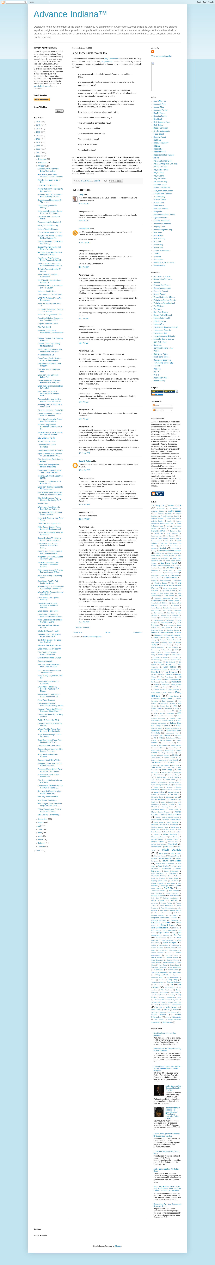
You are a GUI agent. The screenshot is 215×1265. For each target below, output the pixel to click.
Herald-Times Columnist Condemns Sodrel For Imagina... (48, 605)
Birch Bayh (175, 546)
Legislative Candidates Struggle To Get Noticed (50, 310)
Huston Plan (171, 711)
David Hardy (170, 620)
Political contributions (170, 898)
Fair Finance (171, 672)
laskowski (178, 790)
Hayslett (172, 703)
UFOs (179, 997)
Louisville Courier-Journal (164, 339)
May (40, 833)
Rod (173, 933)
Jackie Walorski (166, 740)
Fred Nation (166, 684)
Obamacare (166, 868)
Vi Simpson (165, 1005)
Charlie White (170, 578)
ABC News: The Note (162, 276)
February (42, 843)
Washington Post (160, 378)
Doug (81, 195)
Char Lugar (163, 575)
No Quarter (158, 212)
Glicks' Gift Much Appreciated (49, 524)
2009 (38, 146)
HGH (175, 706)
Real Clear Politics (161, 354)
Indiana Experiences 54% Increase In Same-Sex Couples (48, 564)
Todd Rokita (164, 992)
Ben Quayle (163, 538)
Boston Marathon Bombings (170, 551)
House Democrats (157, 711)
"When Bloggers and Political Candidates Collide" (49, 810)
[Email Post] (105, 181)
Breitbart (157, 282)
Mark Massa (158, 822)
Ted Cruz (162, 980)
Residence (174, 920)
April (40, 836)
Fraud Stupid (159, 134)
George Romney (159, 689)
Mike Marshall (156, 847)
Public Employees (166, 905)
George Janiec (176, 687)
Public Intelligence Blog (163, 230)
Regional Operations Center (164, 918)
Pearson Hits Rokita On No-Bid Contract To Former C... (50, 787)
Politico (156, 351)
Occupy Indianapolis (171, 871)
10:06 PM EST (84, 243)
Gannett (165, 687)
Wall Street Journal (158, 1012)
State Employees (157, 960)
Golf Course (167, 692)
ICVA (155, 713)
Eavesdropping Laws (161, 657)
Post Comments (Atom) (92, 637)
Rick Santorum (169, 930)
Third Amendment (157, 982)
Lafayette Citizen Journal (163, 191)
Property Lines (159, 227)
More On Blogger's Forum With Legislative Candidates (50, 350)
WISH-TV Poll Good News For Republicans (50, 299)
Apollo (169, 521)
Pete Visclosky (156, 893)
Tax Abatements (172, 977)
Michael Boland (157, 839)
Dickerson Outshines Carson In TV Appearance (50, 488)
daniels (153, 618)
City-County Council (168, 590)
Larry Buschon (167, 790)
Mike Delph (173, 844)
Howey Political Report (163, 315)
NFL (173, 866)
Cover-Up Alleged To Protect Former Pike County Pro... (49, 381)
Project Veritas (166, 903)
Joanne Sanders (169, 757)
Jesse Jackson (164, 755)
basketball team (156, 536)
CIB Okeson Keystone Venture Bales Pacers (166, 585)
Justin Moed (170, 780)
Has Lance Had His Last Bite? (50, 295)
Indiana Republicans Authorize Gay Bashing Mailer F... (50, 433)
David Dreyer (158, 620)
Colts (176, 598)
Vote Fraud (171, 1007)
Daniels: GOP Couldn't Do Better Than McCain (48, 170)
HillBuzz (157, 146)
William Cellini (176, 1017)
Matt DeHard (168, 832)
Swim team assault (175, 972)
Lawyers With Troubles (163, 194)
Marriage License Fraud (159, 827)
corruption (163, 605)
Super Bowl (158, 970)
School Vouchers (157, 948)
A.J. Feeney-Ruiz (157, 506)
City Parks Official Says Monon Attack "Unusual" (50, 514)
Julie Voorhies (156, 780)
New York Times (160, 342)
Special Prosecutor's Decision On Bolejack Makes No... (50, 455)
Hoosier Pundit (159, 152)
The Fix (156, 254)
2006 (38, 156)
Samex (153, 945)
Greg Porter (155, 698)
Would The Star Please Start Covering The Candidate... (49, 730)
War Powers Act (173, 1012)
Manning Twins (167, 807)
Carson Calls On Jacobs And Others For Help (49, 248)
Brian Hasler (169, 555)
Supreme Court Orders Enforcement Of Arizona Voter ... (50, 333)
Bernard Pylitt (174, 538)
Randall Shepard (175, 910)
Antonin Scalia (156, 521)
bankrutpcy (174, 528)
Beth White (170, 541)
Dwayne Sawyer (170, 652)
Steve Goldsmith (168, 962)
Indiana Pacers (167, 720)
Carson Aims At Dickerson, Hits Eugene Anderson (50, 750)
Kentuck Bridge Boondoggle (161, 785)
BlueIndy (163, 548)
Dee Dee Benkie (173, 630)
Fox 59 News (159, 306)
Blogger (118, 1246)
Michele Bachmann (158, 844)
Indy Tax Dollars (160, 179)
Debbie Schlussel (161, 128)
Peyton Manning (158, 896)
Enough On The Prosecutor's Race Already (49, 482)
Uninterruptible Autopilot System (166, 1000)
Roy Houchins (161, 938)
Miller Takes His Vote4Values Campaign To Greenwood (49, 528)
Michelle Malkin (160, 200)
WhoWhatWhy (159, 265)
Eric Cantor (158, 662)
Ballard (163, 528)
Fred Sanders (176, 684)
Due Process (173, 647)
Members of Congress (158, 837)
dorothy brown (166, 645)
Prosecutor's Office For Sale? (49, 222)
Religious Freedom (158, 920)
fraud (157, 684)
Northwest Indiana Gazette (164, 215)
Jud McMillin (161, 777)
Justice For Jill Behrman (47, 186)
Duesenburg (167, 650)
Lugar (172, 804)
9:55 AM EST (84, 419)
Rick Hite (176, 928)
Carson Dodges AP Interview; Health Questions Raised (49, 539)
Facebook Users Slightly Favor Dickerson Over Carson (50, 770)
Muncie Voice (159, 203)
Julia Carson (174, 777)
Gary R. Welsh (85, 461)
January (41, 846)
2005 (38, 851)
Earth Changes (163, 655)
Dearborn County (157, 630)
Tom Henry (171, 995)
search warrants (157, 953)
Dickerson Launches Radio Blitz (50, 410)
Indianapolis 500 (157, 730)
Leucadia (173, 794)
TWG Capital (170, 997)
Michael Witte (173, 842)
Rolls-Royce (167, 935)
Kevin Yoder (177, 785)
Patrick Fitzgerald (157, 883)
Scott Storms (174, 950)
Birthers (153, 548)
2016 (38, 122)
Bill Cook (163, 546)
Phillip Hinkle (174, 895)
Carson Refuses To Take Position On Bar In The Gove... (48, 546)
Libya (177, 797)
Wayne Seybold (158, 1015)
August (41, 822)
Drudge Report (159, 294)
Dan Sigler (171, 613)
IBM (180, 711)
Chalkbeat (158, 119)
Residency (155, 923)
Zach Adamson (168, 1022)
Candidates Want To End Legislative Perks (48, 582)
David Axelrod (164, 618)
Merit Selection (174, 837)
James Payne (174, 748)
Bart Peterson (172, 533)
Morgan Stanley (160, 856)
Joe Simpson (165, 765)
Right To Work (163, 933)
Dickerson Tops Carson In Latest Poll (48, 376)
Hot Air (156, 158)
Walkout (176, 1010)
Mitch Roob (163, 853)
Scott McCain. (162, 950)
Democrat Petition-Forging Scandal (166, 632)
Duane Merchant (157, 647)
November (42, 163)
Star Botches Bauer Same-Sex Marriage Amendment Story (50, 493)
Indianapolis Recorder (162, 330)
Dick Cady (170, 637)
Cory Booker (174, 605)
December (42, 159)
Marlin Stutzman (172, 822)
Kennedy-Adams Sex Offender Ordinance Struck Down (50, 710)
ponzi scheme (157, 900)
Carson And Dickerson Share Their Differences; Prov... (49, 471)
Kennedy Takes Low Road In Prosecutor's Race (49, 635)
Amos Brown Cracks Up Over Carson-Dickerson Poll (49, 359)
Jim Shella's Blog (160, 182)
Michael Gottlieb (157, 842)
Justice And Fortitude (162, 188)
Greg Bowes (174, 696)
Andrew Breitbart (164, 514)
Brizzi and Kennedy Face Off (49, 649)
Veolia (157, 1005)
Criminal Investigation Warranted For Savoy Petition (50, 704)
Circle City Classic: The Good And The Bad (49, 641)
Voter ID (167, 1010)
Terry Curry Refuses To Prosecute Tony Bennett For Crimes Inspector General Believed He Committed (167, 1189)
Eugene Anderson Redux (48, 324)
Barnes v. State (175, 531)
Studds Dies (43, 504)
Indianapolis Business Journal (166, 327)
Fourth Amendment (172, 679)
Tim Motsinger (166, 990)
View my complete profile (161, 56)
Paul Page (164, 886)
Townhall (157, 256)
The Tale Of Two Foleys (47, 800)
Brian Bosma (156, 555)
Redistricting (173, 915)
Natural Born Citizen (171, 861)
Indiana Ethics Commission (164, 716)
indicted (154, 735)
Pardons (162, 878)
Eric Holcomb (170, 662)
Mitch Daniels (171, 849)
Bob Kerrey (175, 548)
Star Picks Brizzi (44, 327)
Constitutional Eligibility (159, 603)
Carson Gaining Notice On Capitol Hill (48, 682)
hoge (177, 708)
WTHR (156, 375)
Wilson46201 (84, 229)
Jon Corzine (177, 772)
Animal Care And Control (170, 516)
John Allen (175, 765)
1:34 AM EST (84, 267)
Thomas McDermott (174, 982)
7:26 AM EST (84, 343)
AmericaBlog (159, 107)
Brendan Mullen (173, 553)
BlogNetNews (159, 113)
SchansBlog (158, 245)
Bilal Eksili (164, 543)
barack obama (158, 531)
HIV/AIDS (168, 708)
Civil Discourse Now (162, 122)
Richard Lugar (168, 925)
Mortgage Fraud (173, 856)
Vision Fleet (177, 1005)
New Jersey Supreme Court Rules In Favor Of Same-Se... (50, 265)
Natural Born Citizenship (165, 863)
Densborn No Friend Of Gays (49, 658)
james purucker (156, 750)
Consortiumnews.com (162, 288)
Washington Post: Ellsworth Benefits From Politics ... (49, 508)
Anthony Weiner (157, 518)
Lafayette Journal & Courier (164, 336)
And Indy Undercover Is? (48, 797)
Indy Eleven (165, 735)
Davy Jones (165, 627)
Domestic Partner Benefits (169, 640)
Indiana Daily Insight (162, 318)
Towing (161, 997)
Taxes (153, 980)
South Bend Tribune (162, 357)
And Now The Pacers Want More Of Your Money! (48, 666)
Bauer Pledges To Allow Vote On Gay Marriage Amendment (51, 588)
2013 (38, 132)
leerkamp (163, 794)
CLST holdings (169, 595)
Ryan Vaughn (169, 942)
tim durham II (170, 987)
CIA (172, 583)
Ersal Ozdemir (170, 667)
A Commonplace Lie (46, 355)
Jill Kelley (175, 755)
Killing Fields (158, 787)
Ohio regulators (157, 873)
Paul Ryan (175, 886)
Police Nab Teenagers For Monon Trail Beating (48, 466)
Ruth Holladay (159, 239)
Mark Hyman (155, 819)
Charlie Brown (156, 578)
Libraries (169, 797)
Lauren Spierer (159, 792)
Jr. (152, 777)
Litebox (172, 799)
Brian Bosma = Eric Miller (48, 611)
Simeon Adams (172, 957)
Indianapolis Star (160, 333)
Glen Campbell (174, 689)
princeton (154, 903)
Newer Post (77, 632)
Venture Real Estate (158, 1002)
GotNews (157, 140)
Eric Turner (166, 664)
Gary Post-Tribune (161, 312)
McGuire (178, 832)
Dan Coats (167, 610)
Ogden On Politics (161, 218)
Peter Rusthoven (172, 893)
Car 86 (177, 565)
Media (156, 834)
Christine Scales (160, 583)
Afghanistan (174, 508)
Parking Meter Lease (159, 881)
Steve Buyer (155, 962)
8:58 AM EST (84, 402)
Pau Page (171, 883)
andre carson (174, 511)
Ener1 (165, 659)
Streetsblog (158, 248)
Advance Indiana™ (70, 14)
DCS (176, 627)
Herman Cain (164, 706)
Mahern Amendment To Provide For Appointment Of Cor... (50, 571)
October (41, 166)
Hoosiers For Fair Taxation (164, 155)
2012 (38, 136)
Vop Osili (158, 1007)
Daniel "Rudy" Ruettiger (170, 615)
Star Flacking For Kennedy (48, 815)
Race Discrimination (168, 908)
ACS (179, 505)
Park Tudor (173, 878)
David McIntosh (166, 623)
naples (153, 858)
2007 (38, 153)
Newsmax (157, 345)
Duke (177, 650)
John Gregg (167, 770)
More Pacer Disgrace (46, 700)
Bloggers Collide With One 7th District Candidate (50, 765)
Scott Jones (170, 948)
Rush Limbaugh (167, 940)
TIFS (171, 985)
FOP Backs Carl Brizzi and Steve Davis (48, 776)
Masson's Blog (159, 197)
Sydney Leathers (161, 975)
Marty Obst (155, 829)
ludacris (164, 804)
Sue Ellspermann (175, 967)
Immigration (170, 713)
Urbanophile (159, 260)
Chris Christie (177, 580)
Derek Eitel (158, 637)
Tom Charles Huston (158, 995)
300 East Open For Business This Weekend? (49, 671)
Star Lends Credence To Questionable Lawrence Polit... (48, 393)
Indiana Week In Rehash (48, 229)
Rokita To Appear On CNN (48, 720)
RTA (171, 938)
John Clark (170, 767)
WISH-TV (157, 369)
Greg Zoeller (167, 698)
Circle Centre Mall (169, 588)
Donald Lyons (167, 642)
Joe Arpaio (163, 760)
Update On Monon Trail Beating (50, 450)
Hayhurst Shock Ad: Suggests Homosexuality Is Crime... (49, 195)
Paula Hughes (156, 888)
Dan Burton (155, 610)
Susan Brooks (173, 970)
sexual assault (156, 957)
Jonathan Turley (160, 185)
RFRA (167, 923)
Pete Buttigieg (174, 891)
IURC (161, 738)
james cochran (167, 743)
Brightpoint (164, 558)
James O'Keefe (159, 748)
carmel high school (172, 573)
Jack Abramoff (171, 738)
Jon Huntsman (159, 775)
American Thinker (161, 110)
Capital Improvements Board (161, 565)
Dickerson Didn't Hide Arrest (49, 746)
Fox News (157, 309)
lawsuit (153, 794)
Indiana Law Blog (160, 167)
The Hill (157, 366)
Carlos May (167, 570)
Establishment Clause (159, 669)
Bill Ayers (173, 543)
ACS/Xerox (161, 508)
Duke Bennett (156, 652)
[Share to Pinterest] (121, 181)
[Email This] (110, 181)
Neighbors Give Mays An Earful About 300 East (50, 558)
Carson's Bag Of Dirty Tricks (49, 760)
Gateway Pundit (160, 137)
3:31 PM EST (84, 622)
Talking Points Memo (162, 250)
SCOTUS (157, 242)
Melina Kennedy (170, 834)
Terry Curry (172, 980)
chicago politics (165, 580)
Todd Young (175, 992)
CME (179, 595)
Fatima (161, 674)
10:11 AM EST (84, 453)
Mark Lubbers (176, 819)
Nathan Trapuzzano (166, 858)
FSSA (156, 687)
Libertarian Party (157, 797)
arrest (169, 526)
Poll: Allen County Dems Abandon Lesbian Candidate (50, 175)
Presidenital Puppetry (162, 224)
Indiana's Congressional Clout (50, 315)
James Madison (176, 745)
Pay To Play (168, 888)
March (41, 840)
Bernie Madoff (156, 541)
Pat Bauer (174, 881)
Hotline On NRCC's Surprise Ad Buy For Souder (50, 287)
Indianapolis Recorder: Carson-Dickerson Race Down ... (50, 212)
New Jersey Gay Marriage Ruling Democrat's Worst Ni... (50, 259)
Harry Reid (163, 703)
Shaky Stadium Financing (48, 226)
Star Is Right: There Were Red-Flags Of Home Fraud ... (50, 805)
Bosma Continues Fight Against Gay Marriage (50, 242)
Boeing (153, 551)
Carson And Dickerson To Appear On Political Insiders (50, 615)
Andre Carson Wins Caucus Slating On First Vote (173, 1088)
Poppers (174, 900)
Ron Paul (177, 935)
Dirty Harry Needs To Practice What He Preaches (49, 415)
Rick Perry (155, 930)
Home (108, 632)
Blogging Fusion (160, 116)
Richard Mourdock (159, 928)
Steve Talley (163, 965)
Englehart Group (175, 659)
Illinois (162, 713)
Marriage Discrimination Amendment (164, 824)
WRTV (156, 372)
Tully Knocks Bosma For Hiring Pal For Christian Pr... (50, 237)
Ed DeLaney (175, 657)
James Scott (169, 750)
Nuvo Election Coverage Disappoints (47, 276)
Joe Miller (170, 762)
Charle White (174, 575)
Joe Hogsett (156, 762)
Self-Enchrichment (172, 955)
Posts (157, 406)
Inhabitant (177, 735)
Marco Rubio (173, 809)
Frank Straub (176, 682)
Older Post (138, 632)
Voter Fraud (155, 1010)
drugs (177, 645)
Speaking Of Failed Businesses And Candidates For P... (50, 319)
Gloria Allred (155, 692)
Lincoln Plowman (158, 799)
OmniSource (173, 873)
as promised (107, 61)
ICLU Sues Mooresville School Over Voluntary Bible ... (50, 420)
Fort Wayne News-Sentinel (164, 303)
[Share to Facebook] (118, 181)
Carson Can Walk (45, 661)
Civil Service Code (167, 593)
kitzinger (170, 787)
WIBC (167, 1017)
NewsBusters (159, 206)
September (43, 819)
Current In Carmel (161, 291)
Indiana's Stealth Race (47, 291)
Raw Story (158, 233)
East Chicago (176, 655)
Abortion (171, 506)
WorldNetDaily (159, 381)
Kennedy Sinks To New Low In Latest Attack (50, 406)
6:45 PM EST (84, 204)
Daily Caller (158, 125)
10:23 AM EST (84, 470)
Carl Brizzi (170, 568)
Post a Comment (82, 627)
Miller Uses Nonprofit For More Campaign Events (50, 621)
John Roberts (165, 772)
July (40, 826)
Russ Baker (158, 236)
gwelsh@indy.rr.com (42, 86)
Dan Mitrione (158, 613)
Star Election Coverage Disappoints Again (47, 653)
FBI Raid (169, 674)
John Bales (156, 767)
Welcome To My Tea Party (164, 263)
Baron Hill (159, 533)
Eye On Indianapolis (162, 131)
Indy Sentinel (159, 173)
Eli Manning (155, 659)
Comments (159, 410)
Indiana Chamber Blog (163, 161)
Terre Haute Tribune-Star (163, 363)
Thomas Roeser (160, 985)
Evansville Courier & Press (164, 297)
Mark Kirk (165, 819)
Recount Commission (162, 913)
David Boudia (176, 618)
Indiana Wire (159, 324)
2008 (38, 149)
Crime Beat (155, 608)
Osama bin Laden (158, 876)
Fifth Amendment (167, 677)
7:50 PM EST (84, 221)
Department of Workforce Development (168, 635)
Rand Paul (163, 910)
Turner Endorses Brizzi (47, 441)
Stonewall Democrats (158, 967)
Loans (163, 802)
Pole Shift (155, 898)
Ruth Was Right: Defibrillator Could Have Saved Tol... (49, 695)
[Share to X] (115, 181)
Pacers (170, 876)
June (40, 829)
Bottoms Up (159, 553)
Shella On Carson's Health (48, 631)
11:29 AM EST (84, 505)
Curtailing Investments (171, 608)
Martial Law (175, 827)
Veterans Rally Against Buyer (49, 645)
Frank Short (164, 682)
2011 (38, 139)
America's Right (160, 104)
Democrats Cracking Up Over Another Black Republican (49, 400)
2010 (38, 142)
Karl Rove (162, 782)
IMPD (179, 713)
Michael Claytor (172, 839)
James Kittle (163, 745)
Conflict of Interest (158, 600)
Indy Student (159, 176)
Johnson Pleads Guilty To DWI (50, 232)
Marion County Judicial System (167, 817)
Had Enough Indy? (161, 143)
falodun (153, 674)
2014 (38, 129)
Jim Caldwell (155, 757)
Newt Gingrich (163, 866)
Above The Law (160, 101)
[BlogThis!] (112, 181)
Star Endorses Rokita (46, 438)
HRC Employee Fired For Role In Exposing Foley (50, 254)
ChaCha (154, 575)
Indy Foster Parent (161, 170)
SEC (169, 953)
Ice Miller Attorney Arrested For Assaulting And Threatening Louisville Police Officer (173, 1113)
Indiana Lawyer (160, 321)
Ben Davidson (170, 536)
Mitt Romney (176, 853)
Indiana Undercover (172, 728)
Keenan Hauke (174, 782)
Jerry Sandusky (167, 753)
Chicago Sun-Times (161, 285)
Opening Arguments (161, 221)
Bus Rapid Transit (169, 563)
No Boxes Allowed (161, 209)
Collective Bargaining (162, 598)
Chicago (154, 580)
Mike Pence (169, 847)
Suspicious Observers (162, 360)
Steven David (174, 965)
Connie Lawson (173, 600)
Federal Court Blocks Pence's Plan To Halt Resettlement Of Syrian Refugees (167, 1068)
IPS (155, 738)
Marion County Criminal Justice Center (166, 813)
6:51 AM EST (84, 319)
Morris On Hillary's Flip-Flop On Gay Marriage (50, 190)
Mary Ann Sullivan (168, 829)
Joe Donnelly (174, 760)
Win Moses (159, 1019)
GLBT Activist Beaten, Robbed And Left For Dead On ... (50, 552)
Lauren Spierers (173, 792)
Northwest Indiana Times (163, 348)
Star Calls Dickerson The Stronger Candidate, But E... (50, 499)
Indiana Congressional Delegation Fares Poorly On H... (50, 427)
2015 (38, 125)
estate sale (175, 669)
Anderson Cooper (157, 511)
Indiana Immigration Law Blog (165, 164)
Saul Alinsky (175, 945)
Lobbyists (171, 802)
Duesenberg (155, 650)
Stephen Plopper (173, 960)
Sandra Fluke (163, 945)
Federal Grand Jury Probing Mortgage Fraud (49, 345)
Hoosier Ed (158, 149)
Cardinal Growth (156, 568)
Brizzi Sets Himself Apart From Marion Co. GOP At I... (50, 741)
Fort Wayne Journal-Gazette (165, 300)
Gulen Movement (168, 701)
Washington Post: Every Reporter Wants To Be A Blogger (48, 689)
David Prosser (169, 625)
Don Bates (155, 642)
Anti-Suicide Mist (173, 518)
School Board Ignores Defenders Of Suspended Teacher (167, 1135)
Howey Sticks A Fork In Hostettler (47, 446)
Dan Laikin (177, 610)
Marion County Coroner (160, 812)
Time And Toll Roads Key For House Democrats (49, 792)
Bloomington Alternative (163, 279)
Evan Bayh (155, 672)
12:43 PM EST (84, 519)
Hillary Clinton (156, 708)
